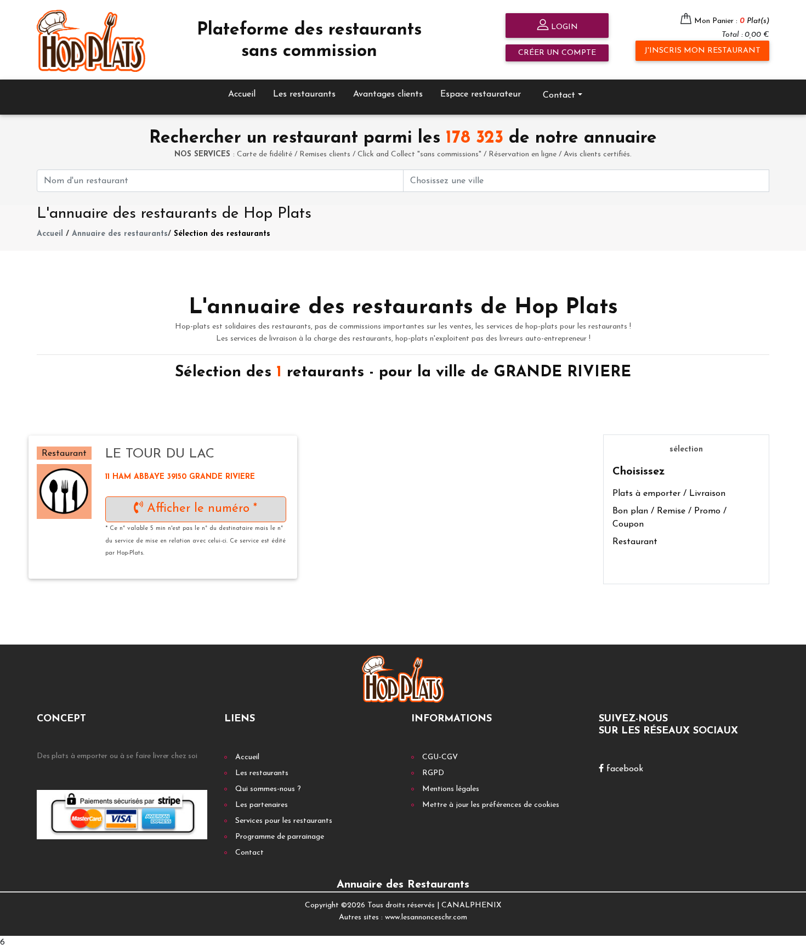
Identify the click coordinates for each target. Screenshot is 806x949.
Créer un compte (557, 53)
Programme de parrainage (279, 837)
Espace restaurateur (480, 94)
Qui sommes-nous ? (268, 789)
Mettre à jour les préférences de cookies (490, 805)
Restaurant (634, 542)
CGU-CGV (440, 757)
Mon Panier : (731, 21)
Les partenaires (261, 805)
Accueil (242, 94)
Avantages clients (388, 94)
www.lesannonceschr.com (426, 917)
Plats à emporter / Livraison (668, 493)
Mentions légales (450, 789)
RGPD (433, 773)
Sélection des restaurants (222, 234)
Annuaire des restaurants (120, 234)
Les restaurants (304, 94)
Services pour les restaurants (283, 821)
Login (563, 27)
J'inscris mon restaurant (702, 51)
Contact (249, 853)
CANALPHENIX (471, 905)
